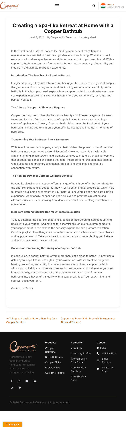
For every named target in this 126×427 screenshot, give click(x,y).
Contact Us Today (22, 288)
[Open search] (94, 5)
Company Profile (81, 353)
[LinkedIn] (34, 381)
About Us (76, 348)
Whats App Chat (108, 369)
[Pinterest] (19, 387)
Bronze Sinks (52, 367)
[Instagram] (19, 381)
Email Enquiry (106, 360)
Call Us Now (109, 353)
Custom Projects (55, 372)
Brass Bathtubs (54, 357)
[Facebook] (12, 381)
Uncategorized (87, 37)
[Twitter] (12, 387)
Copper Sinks (53, 362)
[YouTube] (27, 381)
